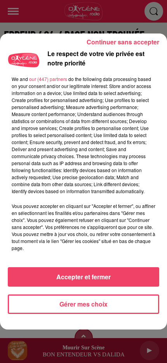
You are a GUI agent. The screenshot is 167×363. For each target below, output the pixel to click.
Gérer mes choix (83, 304)
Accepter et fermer (83, 276)
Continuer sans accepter (123, 41)
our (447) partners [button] (48, 79)
